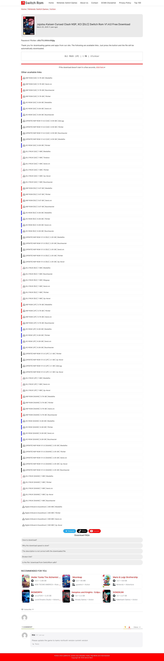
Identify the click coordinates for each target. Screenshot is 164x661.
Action (53, 9)
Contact (94, 3)
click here (100, 67)
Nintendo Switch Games (67, 3)
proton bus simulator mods (80, 655)
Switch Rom (88, 658)
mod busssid (105, 655)
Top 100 (137, 3)
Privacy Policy (125, 3)
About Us (84, 3)
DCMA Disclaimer (108, 3)
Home (51, 3)
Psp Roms (94, 655)
